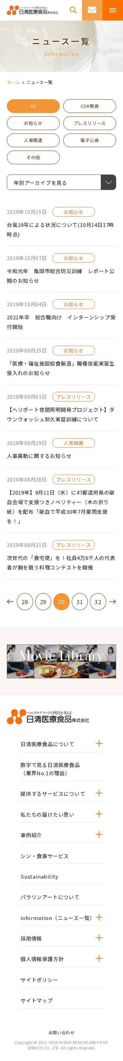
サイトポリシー (39, 979)
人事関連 (33, 140)
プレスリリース (89, 123)
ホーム (13, 82)
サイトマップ (36, 1000)
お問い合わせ (62, 1032)
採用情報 (31, 938)
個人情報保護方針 (42, 958)
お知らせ (33, 123)
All (33, 106)
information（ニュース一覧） (57, 917)
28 (25, 602)
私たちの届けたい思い (47, 814)
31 (80, 602)
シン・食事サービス (44, 855)
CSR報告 (90, 106)
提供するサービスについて (52, 793)
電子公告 (89, 140)
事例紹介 (31, 835)
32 (98, 602)
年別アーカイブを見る (46, 182)
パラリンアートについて (50, 896)
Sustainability (39, 876)
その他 (33, 157)
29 (43, 602)
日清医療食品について (47, 743)
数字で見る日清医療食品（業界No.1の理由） (50, 769)
